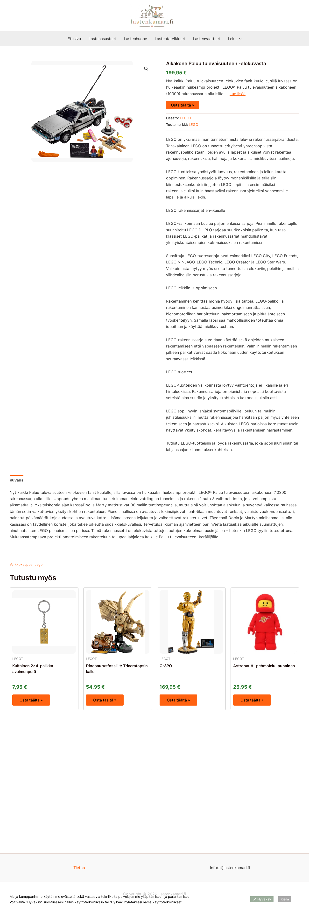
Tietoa (79, 867)
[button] (239, 38)
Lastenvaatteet (206, 38)
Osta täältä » (182, 105)
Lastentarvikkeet (170, 38)
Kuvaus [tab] (16, 480)
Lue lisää (238, 93)
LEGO (193, 124)
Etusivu (74, 38)
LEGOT (185, 118)
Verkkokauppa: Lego (26, 564)
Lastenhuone (135, 38)
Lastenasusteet (102, 38)
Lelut (232, 38)
